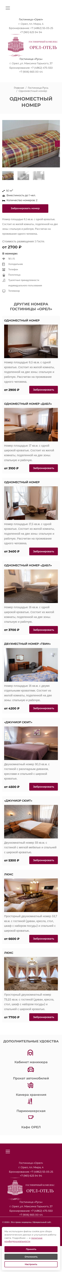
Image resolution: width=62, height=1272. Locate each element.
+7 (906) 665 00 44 (31, 71)
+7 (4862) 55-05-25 (41, 28)
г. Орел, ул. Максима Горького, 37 (31, 63)
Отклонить (31, 1256)
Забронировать (43, 389)
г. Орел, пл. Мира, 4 (31, 23)
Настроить (31, 1264)
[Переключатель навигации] (7, 8)
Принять (31, 1249)
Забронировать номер (25, 208)
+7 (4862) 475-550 (42, 67)
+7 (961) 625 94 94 (31, 32)
